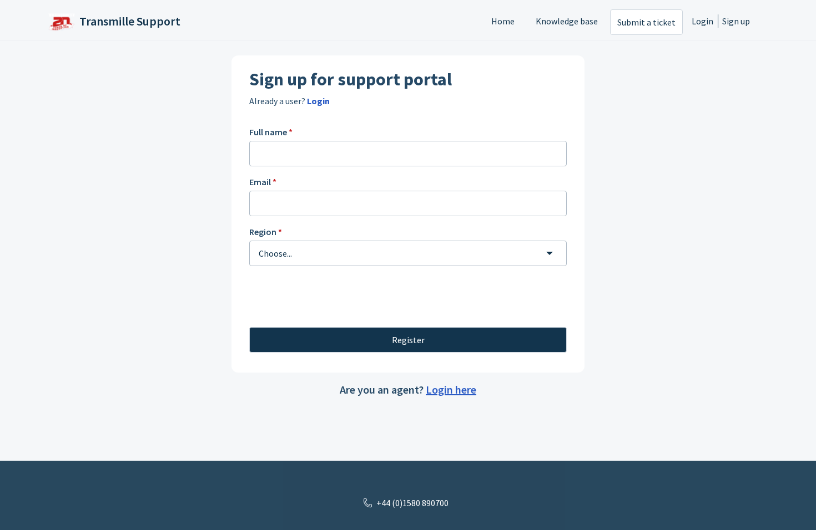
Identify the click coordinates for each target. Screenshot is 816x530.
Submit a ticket (646, 22)
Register (408, 339)
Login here (451, 389)
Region (265, 231)
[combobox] (408, 253)
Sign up (736, 21)
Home (503, 21)
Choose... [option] (275, 253)
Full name (271, 131)
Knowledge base (567, 21)
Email (262, 181)
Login (702, 21)
